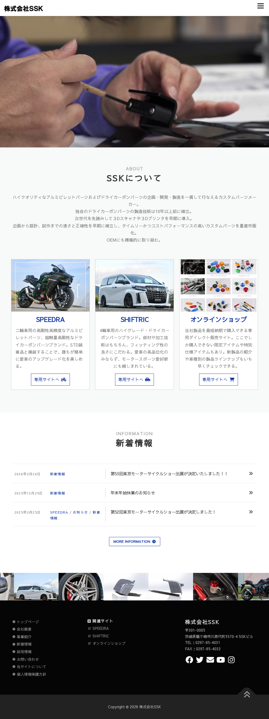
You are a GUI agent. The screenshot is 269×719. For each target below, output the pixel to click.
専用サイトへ (46, 379)
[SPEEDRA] (50, 285)
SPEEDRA (50, 319)
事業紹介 (24, 636)
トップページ (28, 621)
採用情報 (24, 651)
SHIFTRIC (135, 319)
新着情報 (57, 474)
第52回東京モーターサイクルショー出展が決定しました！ (163, 512)
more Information (131, 541)
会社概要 (24, 629)
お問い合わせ (28, 659)
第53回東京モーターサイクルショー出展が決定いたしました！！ (169, 473)
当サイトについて (31, 666)
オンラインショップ (218, 319)
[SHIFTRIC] (134, 285)
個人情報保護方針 (31, 674)
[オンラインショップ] (218, 285)
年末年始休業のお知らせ (133, 493)
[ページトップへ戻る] (246, 694)
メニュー (260, 5)
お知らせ (80, 512)
